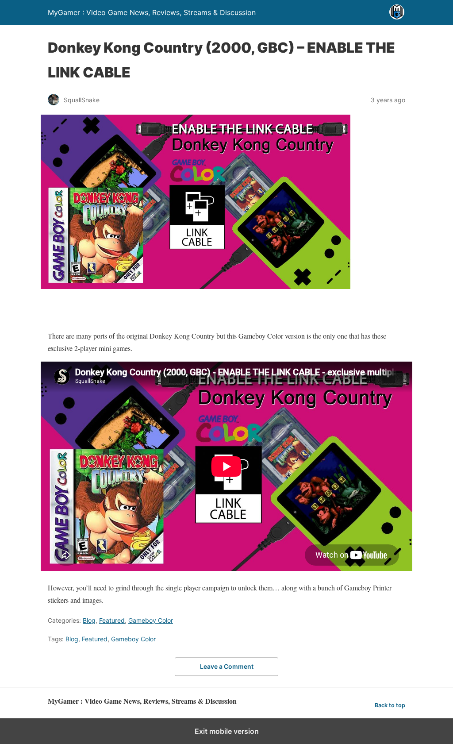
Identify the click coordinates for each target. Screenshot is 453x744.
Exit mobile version (227, 731)
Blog (89, 620)
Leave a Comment (226, 666)
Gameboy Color (150, 620)
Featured (112, 620)
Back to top (390, 705)
